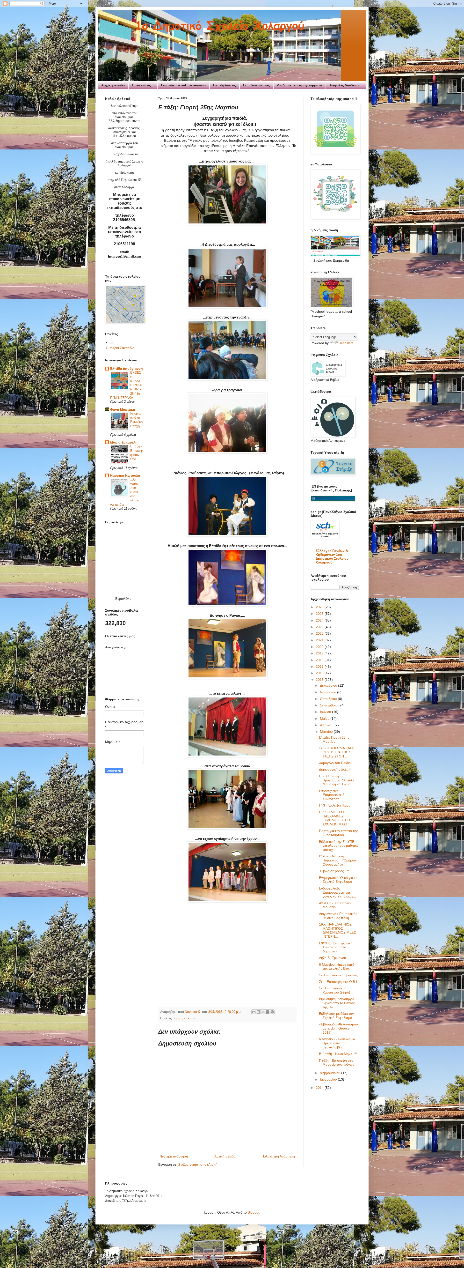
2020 (320, 647)
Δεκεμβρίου (329, 685)
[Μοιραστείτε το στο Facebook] (267, 1011)
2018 (320, 660)
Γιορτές (177, 1018)
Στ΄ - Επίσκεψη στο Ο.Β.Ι (338, 982)
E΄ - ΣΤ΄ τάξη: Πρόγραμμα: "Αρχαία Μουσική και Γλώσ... (336, 780)
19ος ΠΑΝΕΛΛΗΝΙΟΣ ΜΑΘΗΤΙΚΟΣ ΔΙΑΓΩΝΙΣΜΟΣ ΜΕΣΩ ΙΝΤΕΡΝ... (337, 930)
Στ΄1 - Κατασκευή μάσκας (338, 975)
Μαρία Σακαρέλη (122, 348)
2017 (320, 666)
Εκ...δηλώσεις (224, 85)
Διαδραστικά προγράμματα (299, 85)
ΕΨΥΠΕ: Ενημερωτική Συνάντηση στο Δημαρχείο (335, 947)
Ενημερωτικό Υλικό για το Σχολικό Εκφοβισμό (338, 880)
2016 (320, 673)
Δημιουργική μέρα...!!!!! (336, 769)
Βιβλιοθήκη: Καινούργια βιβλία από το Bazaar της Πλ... (337, 1003)
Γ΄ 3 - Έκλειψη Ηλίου (334, 805)
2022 (320, 633)
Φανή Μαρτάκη (122, 409)
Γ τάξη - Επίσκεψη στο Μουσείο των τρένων (336, 1063)
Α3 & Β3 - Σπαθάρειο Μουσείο (335, 905)
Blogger (253, 1212)
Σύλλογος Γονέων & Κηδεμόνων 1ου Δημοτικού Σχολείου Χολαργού (332, 556)
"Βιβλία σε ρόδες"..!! (334, 871)
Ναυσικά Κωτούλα (125, 475)
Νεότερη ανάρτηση (174, 1156)
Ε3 (111, 342)
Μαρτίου (327, 732)
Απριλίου (327, 725)
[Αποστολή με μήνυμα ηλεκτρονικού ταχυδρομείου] (253, 1011)
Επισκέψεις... (143, 85)
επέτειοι (189, 1018)
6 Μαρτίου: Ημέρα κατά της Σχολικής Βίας (336, 967)
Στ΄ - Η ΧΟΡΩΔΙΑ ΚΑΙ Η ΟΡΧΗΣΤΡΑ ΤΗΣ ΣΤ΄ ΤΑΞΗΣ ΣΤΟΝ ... (337, 752)
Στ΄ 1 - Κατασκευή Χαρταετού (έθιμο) (334, 990)
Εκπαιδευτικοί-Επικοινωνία (183, 85)
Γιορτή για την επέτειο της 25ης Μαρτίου (338, 833)
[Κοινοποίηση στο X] (263, 1011)
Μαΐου (325, 718)
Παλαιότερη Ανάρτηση (278, 1156)
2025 (320, 613)
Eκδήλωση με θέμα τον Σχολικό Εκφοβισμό (336, 1016)
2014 (320, 1088)
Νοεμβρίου (328, 692)
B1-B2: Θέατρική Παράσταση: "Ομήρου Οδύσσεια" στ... (337, 860)
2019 (320, 653)
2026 (320, 607)
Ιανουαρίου (329, 1079)
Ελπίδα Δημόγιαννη (126, 369)
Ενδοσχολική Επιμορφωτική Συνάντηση (331, 795)
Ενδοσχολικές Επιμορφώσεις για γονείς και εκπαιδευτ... (337, 892)
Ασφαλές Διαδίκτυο (345, 85)
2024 (320, 620)
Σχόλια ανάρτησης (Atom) (198, 1164)
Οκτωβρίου (329, 699)
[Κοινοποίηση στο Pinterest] (272, 1011)
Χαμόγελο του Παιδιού (336, 763)
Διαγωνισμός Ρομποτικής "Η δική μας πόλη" (338, 916)
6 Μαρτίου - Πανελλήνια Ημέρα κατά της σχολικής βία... (337, 1043)
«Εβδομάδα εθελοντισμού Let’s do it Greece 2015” (338, 1028)
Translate (346, 343)
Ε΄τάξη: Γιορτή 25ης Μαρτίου (334, 739)
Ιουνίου (326, 712)
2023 (320, 627)
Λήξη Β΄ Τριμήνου (332, 958)
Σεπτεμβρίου (330, 705)
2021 (320, 640)
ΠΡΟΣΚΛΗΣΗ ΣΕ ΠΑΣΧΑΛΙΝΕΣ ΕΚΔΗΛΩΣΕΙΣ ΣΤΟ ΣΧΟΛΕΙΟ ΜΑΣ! (335, 818)
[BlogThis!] (258, 1011)
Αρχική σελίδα (113, 85)
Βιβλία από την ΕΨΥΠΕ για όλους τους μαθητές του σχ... (338, 846)
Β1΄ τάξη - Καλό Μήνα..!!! (338, 1054)
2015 (320, 680)
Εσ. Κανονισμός (256, 85)
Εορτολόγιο (123, 599)
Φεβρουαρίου (330, 1073)
